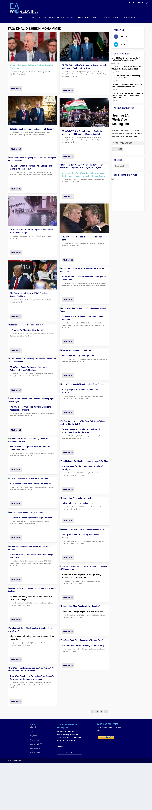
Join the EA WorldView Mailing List (120, 119)
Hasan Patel (15, 72)
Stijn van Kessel (17, 643)
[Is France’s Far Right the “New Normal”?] (32, 325)
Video (103, 74)
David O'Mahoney (17, 521)
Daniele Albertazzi (17, 603)
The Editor (33, 731)
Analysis (32, 133)
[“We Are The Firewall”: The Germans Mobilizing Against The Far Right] (32, 400)
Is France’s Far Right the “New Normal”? (27, 330)
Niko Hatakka (68, 649)
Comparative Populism (40, 603)
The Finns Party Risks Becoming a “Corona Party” (83, 645)
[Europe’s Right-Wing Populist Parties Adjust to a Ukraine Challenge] (32, 590)
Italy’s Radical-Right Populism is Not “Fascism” (82, 611)
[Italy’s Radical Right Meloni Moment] (84, 498)
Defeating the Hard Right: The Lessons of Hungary (32, 129)
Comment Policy (35, 748)
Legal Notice (34, 736)
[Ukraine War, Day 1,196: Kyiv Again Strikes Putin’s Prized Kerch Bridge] (32, 211)
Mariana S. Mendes (70, 541)
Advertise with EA (36, 744)
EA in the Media (110, 17)
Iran (20, 17)
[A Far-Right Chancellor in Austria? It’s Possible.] (32, 478)
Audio (31, 374)
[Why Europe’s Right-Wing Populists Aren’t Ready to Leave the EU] (32, 630)
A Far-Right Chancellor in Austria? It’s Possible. (31, 484)
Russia (49, 236)
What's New (41, 175)
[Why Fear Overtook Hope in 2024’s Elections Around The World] (32, 274)
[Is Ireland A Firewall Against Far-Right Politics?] (32, 512)
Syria (12, 17)
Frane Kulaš (15, 487)
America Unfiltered (86, 17)
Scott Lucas (15, 236)
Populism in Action (35, 72)
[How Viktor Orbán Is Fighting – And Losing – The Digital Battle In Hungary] (32, 159)
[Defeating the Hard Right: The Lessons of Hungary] (32, 110)
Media (17, 376)
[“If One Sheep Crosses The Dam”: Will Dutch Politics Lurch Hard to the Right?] (84, 423)
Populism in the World (29, 135)
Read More (16, 88)
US (27, 17)
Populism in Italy (37, 563)
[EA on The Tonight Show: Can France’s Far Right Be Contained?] (84, 270)
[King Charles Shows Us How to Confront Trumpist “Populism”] (32, 47)
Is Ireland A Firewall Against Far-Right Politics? (31, 517)
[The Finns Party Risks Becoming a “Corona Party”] (84, 640)
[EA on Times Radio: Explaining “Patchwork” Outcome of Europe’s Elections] (32, 360)
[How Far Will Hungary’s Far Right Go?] (84, 350)
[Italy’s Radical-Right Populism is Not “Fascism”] (84, 606)
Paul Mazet (15, 334)
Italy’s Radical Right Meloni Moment (77, 503)
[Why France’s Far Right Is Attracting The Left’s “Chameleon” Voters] (32, 440)
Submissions (34, 740)
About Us (33, 727)
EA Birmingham (40, 133)
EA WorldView (17, 760)
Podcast (128, 17)
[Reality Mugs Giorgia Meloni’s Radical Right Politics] (84, 384)
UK (15, 74)
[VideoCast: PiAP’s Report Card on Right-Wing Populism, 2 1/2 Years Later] (84, 568)
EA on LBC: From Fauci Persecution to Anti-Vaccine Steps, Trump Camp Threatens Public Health (127, 96)
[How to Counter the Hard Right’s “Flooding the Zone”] (84, 218)
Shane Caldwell (68, 473)
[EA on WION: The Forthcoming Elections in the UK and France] (84, 310)
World (35, 17)
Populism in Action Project (58, 17)
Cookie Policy (35, 753)
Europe (48, 133)
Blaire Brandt (16, 172)
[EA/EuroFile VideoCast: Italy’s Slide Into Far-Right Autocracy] (32, 548)
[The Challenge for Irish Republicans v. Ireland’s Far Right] (84, 461)
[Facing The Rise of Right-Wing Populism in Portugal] (84, 529)
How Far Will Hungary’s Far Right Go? (78, 355)
